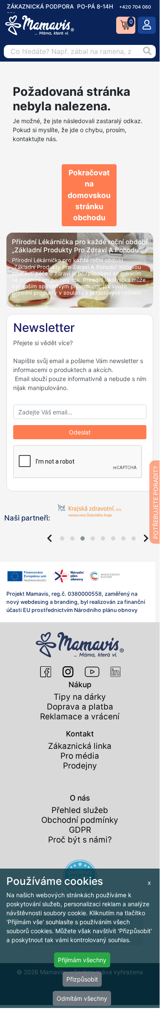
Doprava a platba (80, 707)
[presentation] (49, 538)
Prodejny (80, 766)
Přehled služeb (79, 810)
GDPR (80, 830)
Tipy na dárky (80, 697)
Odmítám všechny (82, 998)
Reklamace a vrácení (80, 716)
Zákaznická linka (79, 746)
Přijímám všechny (82, 960)
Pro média (79, 756)
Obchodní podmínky (79, 820)
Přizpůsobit (82, 979)
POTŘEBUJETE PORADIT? (155, 502)
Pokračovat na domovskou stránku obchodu (89, 195)
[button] (62, 538)
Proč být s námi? (80, 840)
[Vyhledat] (147, 51)
